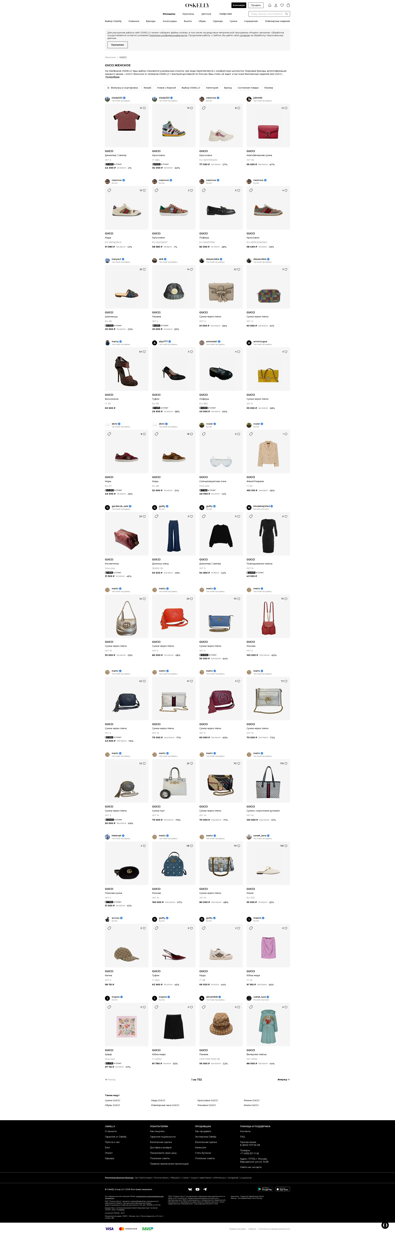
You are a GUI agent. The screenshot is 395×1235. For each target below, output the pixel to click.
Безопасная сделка (161, 1142)
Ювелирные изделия (277, 21)
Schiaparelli (233, 1178)
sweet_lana (259, 835)
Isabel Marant (205, 1178)
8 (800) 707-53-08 (250, 1145)
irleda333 (117, 98)
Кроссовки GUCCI (208, 1100)
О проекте (111, 1131)
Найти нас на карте (251, 1167)
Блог (107, 1147)
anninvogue (260, 341)
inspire (257, 918)
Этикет (109, 1153)
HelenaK (116, 835)
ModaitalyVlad (261, 506)
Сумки (233, 21)
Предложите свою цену (163, 1153)
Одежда (217, 21)
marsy (115, 341)
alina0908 (212, 997)
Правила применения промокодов (169, 1163)
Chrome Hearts (161, 1178)
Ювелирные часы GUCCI (165, 1105)
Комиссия (200, 1147)
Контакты (245, 1131)
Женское (110, 57)
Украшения (251, 21)
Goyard (194, 1178)
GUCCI (109, 151)
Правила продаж (237, 1229)
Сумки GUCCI (112, 1100)
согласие (244, 35)
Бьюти (188, 21)
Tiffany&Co (175, 1178)
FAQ (242, 1136)
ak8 (161, 259)
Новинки (134, 21)
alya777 (163, 341)
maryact (116, 259)
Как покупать (157, 1131)
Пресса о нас (112, 1142)
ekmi (114, 424)
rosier (209, 424)
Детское (206, 14)
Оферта (252, 1229)
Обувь (202, 21)
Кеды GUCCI (158, 1100)
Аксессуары (170, 21)
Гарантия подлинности (163, 1136)
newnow (211, 98)
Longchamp (246, 1178)
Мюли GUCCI (251, 1105)
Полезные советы (160, 1158)
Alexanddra (212, 259)
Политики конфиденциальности (168, 35)
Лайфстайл (225, 14)
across (115, 918)
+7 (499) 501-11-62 (249, 1153)
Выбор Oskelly (113, 21)
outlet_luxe (259, 997)
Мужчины (188, 14)
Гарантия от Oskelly (116, 1136)
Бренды (150, 21)
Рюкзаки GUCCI (207, 1105)
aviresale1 (211, 341)
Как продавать (203, 1131)
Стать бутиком (203, 1153)
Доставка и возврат (161, 1147)
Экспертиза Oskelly (205, 1136)
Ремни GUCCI (252, 1100)
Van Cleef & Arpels (143, 1178)
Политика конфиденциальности (274, 1229)
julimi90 (257, 98)
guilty (162, 506)
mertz (115, 588)
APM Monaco (219, 1178)
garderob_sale (120, 506)
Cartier (185, 1178)
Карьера (109, 1158)
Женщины (169, 14)
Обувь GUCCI (112, 1105)
